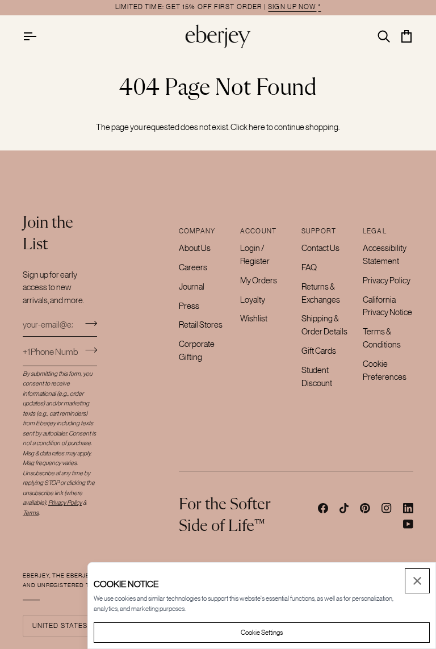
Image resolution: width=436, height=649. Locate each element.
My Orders (258, 280)
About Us (195, 248)
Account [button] (258, 231)
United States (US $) (71, 626)
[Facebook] (323, 508)
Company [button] (197, 231)
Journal (191, 286)
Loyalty (252, 299)
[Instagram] (387, 508)
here (257, 127)
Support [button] (318, 231)
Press (189, 306)
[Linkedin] (408, 508)
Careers (193, 267)
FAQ (309, 267)
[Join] (87, 323)
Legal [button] (374, 231)
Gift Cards (318, 350)
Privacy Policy (386, 280)
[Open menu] (40, 36)
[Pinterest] (365, 508)
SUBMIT (91, 350)
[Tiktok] (344, 508)
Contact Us (320, 248)
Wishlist (253, 318)
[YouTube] (408, 524)
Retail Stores (201, 324)
